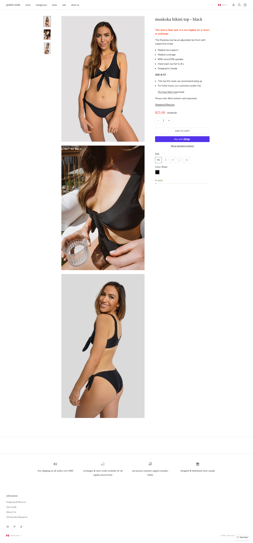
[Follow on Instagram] (7, 526)
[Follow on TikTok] (21, 526)
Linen (54, 5)
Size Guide (11, 507)
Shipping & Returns (16, 502)
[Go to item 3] (47, 48)
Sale (64, 5)
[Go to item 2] (47, 34)
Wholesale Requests (17, 517)
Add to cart (182, 131)
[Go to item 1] (47, 21)
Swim (28, 5)
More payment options (182, 146)
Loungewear (41, 5)
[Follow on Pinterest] (14, 526)
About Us (75, 5)
